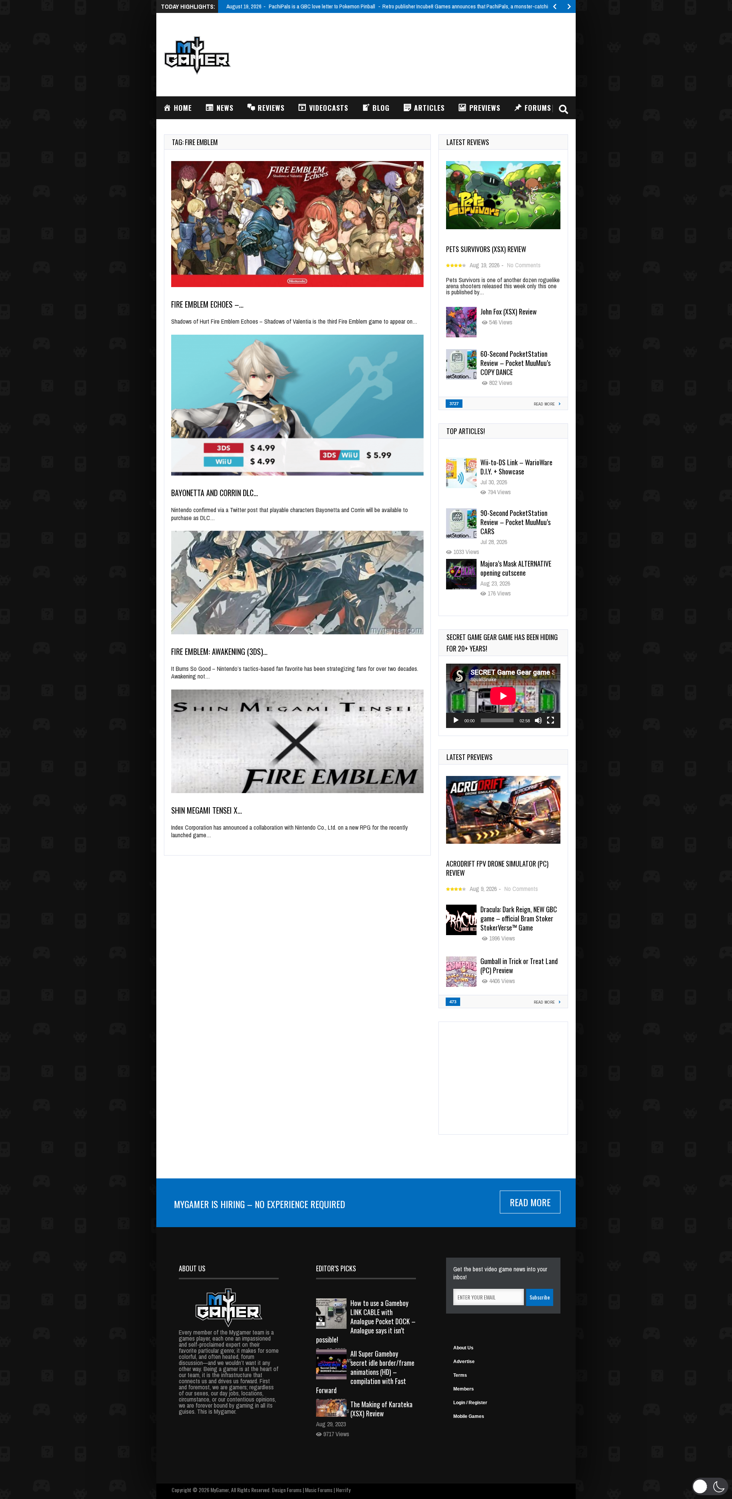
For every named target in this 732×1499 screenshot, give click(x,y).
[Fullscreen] (550, 720)
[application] (503, 696)
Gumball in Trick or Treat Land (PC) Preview (519, 965)
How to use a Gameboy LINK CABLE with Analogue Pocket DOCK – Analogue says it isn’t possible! (366, 1321)
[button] (710, 1486)
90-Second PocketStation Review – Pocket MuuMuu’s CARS (515, 471)
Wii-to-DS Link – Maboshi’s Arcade (515, 568)
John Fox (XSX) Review (508, 311)
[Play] (456, 720)
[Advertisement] (429, 54)
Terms (460, 1375)
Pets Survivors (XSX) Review (486, 249)
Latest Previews (469, 757)
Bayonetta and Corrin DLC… (214, 492)
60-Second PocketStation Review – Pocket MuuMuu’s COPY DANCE (515, 363)
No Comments (524, 265)
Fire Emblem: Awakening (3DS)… (219, 651)
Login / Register (470, 1402)
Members (463, 1389)
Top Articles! (465, 431)
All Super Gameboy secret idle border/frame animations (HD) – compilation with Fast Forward (365, 1372)
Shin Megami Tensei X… (206, 810)
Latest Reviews (467, 142)
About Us (463, 1348)
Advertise (464, 1361)
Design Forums (287, 1490)
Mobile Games (468, 1416)
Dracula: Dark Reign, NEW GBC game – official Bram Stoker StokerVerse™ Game (518, 918)
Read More (530, 1202)
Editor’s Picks (336, 1268)
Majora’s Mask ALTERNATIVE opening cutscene (515, 517)
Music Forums (318, 1490)
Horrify (343, 1490)
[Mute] (538, 720)
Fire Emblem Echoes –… (207, 304)
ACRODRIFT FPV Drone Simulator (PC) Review (497, 868)
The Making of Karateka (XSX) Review (381, 1408)
